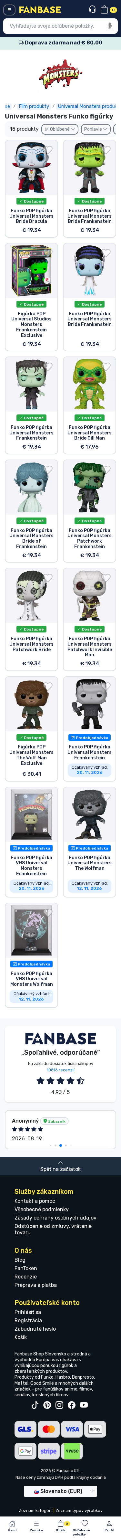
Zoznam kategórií (36, 1510)
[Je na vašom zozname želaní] (47, 150)
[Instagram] (59, 1405)
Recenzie (26, 1277)
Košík (21, 1337)
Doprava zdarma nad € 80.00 (63, 43)
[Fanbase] (40, 9)
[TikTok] (35, 1405)
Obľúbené (60, 129)
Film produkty (34, 106)
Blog (20, 1260)
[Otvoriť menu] (9, 10)
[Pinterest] (47, 1405)
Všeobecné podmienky (42, 1209)
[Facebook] (72, 1405)
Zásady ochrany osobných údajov (55, 1218)
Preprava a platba (36, 1285)
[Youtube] (84, 1405)
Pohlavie (93, 129)
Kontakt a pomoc (35, 1201)
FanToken (26, 1268)
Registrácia (28, 1320)
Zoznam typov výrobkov (79, 1510)
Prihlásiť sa (28, 1312)
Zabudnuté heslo (35, 1329)
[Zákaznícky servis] (93, 9)
